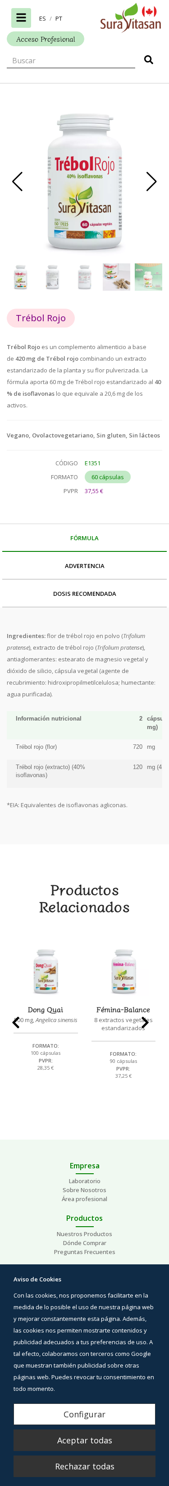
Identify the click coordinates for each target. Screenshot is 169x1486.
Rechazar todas (84, 1466)
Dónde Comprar (84, 1243)
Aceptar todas (84, 1440)
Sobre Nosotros (84, 1190)
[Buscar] (148, 61)
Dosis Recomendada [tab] (84, 594)
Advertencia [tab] (85, 566)
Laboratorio (84, 1181)
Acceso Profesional (45, 39)
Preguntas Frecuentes (84, 1252)
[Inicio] (84, 17)
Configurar (84, 1414)
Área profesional (84, 1199)
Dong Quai (45, 1009)
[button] (42, 18)
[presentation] (20, 1022)
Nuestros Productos (84, 1234)
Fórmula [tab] (84, 538)
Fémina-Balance (123, 1009)
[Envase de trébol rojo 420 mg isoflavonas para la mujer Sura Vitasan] (84, 181)
